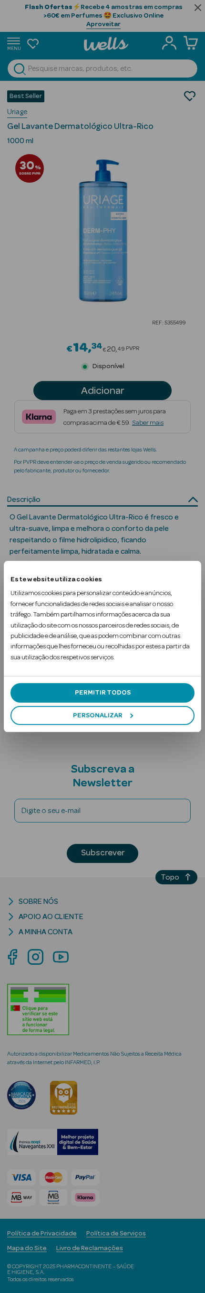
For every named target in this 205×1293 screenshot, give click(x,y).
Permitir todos (103, 692)
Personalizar (98, 715)
